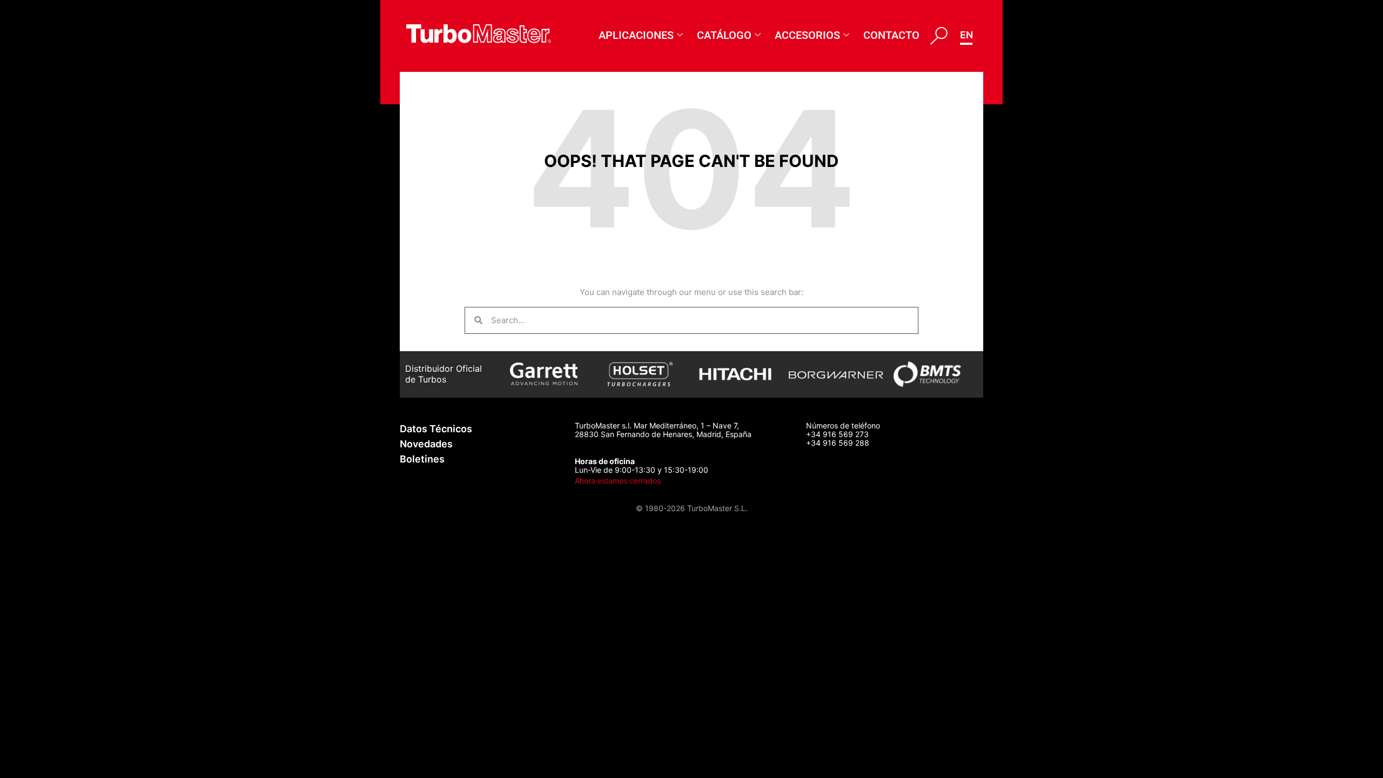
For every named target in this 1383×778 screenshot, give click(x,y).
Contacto (891, 35)
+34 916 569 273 (837, 434)
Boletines (422, 459)
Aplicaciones (636, 35)
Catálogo (724, 35)
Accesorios (807, 35)
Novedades (426, 444)
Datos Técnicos (436, 428)
